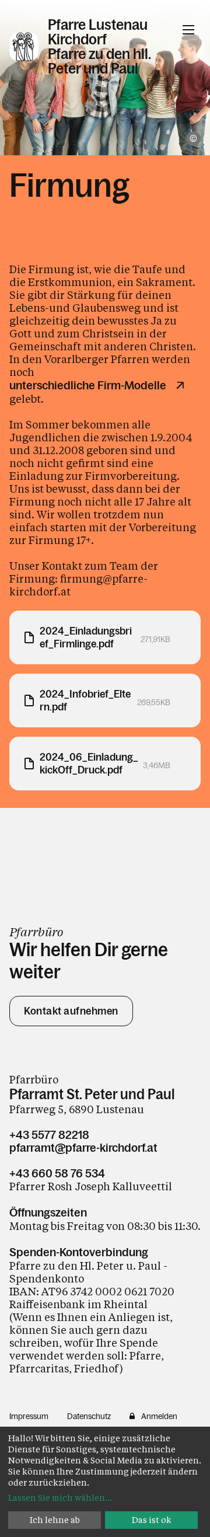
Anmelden (159, 1416)
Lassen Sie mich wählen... (60, 1497)
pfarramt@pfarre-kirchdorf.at (83, 1147)
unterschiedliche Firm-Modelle (87, 385)
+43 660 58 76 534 (57, 1173)
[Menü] (188, 30)
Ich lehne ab (55, 1519)
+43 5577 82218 (49, 1134)
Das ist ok (152, 1519)
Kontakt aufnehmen (71, 1011)
